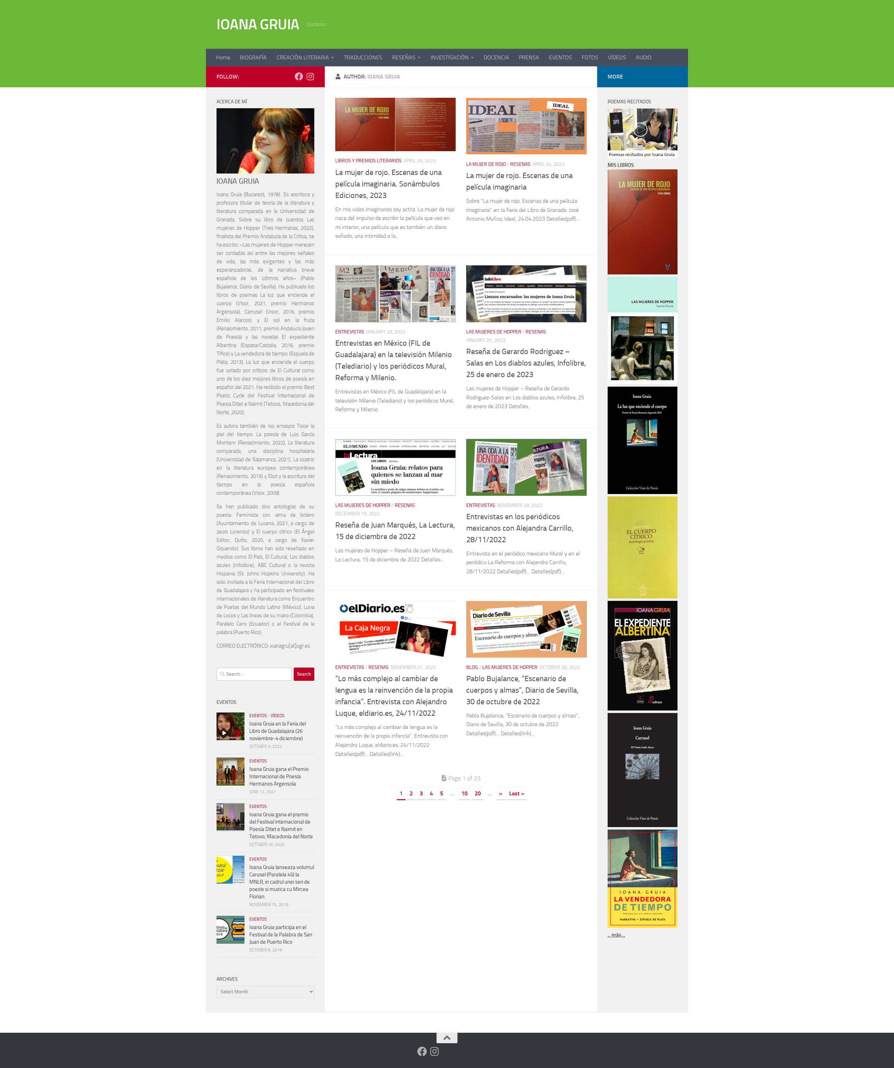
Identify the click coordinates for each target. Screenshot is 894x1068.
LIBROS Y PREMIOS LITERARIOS (368, 161)
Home (223, 57)
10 (464, 793)
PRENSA (529, 57)
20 (478, 793)
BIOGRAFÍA (253, 57)
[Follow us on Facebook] (299, 76)
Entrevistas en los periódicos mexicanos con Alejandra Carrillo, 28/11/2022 (519, 528)
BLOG (472, 667)
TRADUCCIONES (363, 57)
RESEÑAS (404, 57)
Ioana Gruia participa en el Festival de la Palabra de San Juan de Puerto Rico (280, 934)
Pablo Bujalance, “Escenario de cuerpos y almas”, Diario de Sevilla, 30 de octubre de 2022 (522, 690)
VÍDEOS (617, 57)
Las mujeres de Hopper (493, 332)
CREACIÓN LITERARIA (303, 57)
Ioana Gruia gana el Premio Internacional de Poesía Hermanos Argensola (279, 776)
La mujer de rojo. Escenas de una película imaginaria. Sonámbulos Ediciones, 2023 (388, 184)
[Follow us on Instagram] (310, 76)
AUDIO (644, 57)
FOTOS (590, 57)
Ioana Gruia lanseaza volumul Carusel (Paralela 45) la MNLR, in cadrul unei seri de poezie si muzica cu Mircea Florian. (281, 882)
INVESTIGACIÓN (450, 57)
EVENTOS (560, 57)
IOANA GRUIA (258, 24)
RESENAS (520, 164)
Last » (516, 793)
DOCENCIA (496, 57)
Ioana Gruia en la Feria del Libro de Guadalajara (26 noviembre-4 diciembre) (277, 731)
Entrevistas (349, 332)
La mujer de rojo (486, 164)
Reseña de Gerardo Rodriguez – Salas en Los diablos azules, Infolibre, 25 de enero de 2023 (526, 363)
